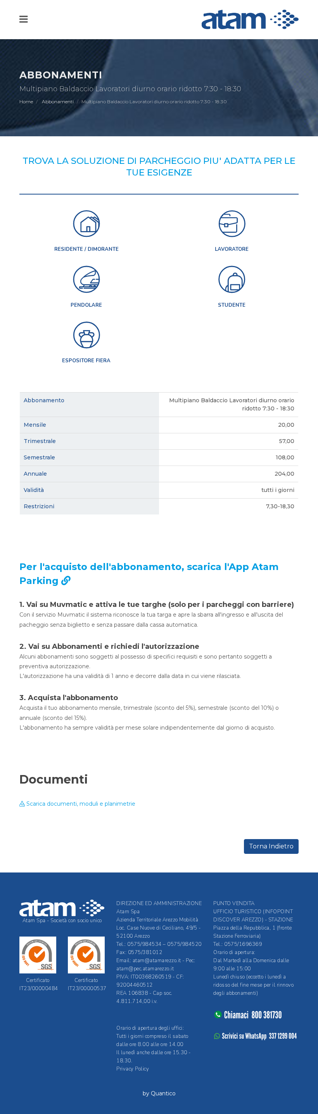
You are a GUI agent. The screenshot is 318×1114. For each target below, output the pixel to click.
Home (26, 101)
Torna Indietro (271, 846)
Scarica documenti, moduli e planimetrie (80, 803)
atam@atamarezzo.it (157, 960)
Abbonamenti (58, 101)
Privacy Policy (132, 1068)
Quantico (163, 1093)
